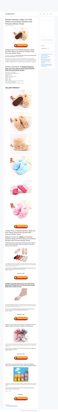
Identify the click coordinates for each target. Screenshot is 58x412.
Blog (47, 13)
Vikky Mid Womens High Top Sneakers (11, 405)
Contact (51, 13)
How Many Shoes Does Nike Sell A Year (12, 406)
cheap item (7, 404)
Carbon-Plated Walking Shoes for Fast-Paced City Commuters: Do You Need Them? (46, 65)
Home (40, 13)
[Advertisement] (25, 6)
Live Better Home (9, 14)
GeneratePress (34, 410)
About (44, 13)
